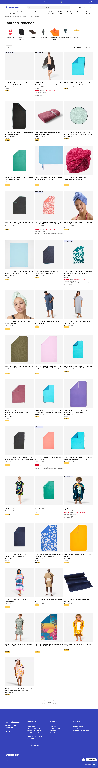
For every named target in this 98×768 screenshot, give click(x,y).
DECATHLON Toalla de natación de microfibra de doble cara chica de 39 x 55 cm (78, 84)
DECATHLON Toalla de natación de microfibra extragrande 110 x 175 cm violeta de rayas (48, 367)
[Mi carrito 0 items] (91, 7)
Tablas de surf (43, 37)
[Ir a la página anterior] (43, 702)
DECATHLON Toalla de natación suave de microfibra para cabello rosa (76, 178)
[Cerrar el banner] (92, 2)
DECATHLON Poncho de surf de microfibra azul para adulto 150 (49, 322)
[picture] (19, 66)
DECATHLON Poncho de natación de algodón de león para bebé (78, 645)
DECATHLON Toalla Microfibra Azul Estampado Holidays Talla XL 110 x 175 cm (49, 645)
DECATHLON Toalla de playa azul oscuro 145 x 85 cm (76, 600)
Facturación (80, 11)
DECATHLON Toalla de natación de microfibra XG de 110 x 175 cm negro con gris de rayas (48, 84)
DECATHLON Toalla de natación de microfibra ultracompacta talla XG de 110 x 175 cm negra (19, 458)
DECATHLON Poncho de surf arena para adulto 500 (49, 600)
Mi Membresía (88, 12)
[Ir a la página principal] (12, 7)
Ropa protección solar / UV (21, 38)
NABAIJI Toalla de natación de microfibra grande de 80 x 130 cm (47, 133)
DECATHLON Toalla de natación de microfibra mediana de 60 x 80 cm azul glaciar (19, 272)
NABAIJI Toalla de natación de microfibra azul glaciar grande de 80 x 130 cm (48, 178)
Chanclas (32, 37)
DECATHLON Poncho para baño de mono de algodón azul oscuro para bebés (77, 508)
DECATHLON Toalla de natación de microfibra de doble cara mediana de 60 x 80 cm (78, 458)
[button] (47, 92)
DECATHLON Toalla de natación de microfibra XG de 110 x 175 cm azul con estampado (78, 272)
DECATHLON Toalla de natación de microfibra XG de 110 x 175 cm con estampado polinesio (48, 223)
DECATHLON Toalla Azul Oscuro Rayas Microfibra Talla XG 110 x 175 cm (16, 555)
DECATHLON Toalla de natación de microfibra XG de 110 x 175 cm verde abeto (48, 508)
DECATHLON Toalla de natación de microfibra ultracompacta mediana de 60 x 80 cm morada (19, 412)
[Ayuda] (84, 7)
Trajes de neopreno (65, 37)
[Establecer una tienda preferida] (80, 7)
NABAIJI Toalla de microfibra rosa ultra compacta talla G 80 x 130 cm (16, 84)
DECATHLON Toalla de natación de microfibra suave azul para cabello (78, 223)
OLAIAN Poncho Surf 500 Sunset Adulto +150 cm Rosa (17, 600)
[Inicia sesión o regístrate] (87, 7)
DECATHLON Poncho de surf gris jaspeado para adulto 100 (77, 322)
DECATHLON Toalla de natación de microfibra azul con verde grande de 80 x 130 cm (78, 367)
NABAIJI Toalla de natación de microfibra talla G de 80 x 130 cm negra (19, 133)
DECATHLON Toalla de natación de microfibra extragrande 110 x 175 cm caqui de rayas (19, 367)
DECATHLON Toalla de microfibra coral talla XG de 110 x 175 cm (49, 458)
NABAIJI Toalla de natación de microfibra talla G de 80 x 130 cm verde (19, 178)
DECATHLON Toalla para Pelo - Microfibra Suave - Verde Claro (17, 322)
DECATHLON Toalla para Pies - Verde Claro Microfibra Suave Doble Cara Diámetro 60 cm (78, 133)
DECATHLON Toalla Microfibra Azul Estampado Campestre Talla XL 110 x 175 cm (49, 555)
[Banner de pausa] (89, 2)
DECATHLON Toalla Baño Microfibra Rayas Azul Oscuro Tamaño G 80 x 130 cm (49, 272)
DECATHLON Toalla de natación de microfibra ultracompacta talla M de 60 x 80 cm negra (19, 223)
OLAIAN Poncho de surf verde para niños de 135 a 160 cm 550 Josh (18, 645)
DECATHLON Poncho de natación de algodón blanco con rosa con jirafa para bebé (19, 689)
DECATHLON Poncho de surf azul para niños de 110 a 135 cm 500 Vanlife (19, 508)
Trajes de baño (10, 37)
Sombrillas (77, 37)
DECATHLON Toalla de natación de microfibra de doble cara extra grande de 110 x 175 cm (48, 411)
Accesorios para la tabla (54, 38)
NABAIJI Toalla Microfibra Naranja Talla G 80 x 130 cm (78, 555)
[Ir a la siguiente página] (54, 702)
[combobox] (88, 47)
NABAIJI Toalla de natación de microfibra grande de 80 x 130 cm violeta (76, 411)
